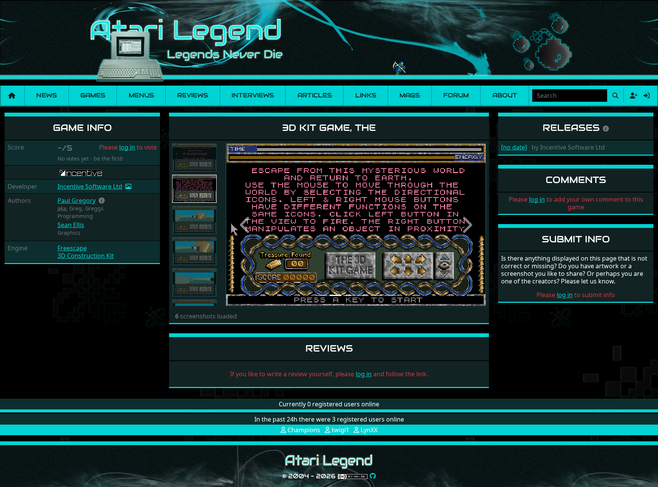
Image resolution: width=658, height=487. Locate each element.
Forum (456, 95)
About (504, 95)
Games (92, 95)
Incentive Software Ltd (89, 186)
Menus (141, 95)
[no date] (514, 147)
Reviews (192, 95)
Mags (409, 95)
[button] (102, 200)
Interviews (253, 95)
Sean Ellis (70, 225)
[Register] (632, 95)
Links (365, 95)
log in (127, 147)
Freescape (72, 248)
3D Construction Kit (85, 255)
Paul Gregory (76, 200)
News (46, 95)
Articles (314, 95)
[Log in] (646, 95)
